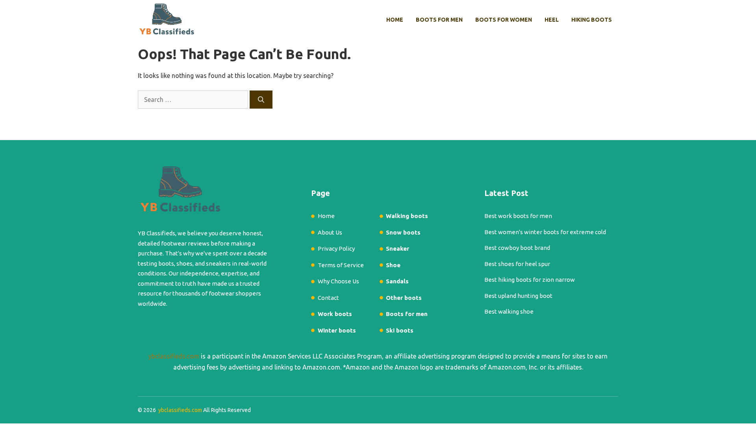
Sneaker (397, 248)
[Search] (261, 100)
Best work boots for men (518, 216)
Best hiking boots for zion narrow (529, 279)
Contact (328, 297)
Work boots (335, 313)
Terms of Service (341, 265)
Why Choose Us (338, 281)
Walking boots (407, 216)
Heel (552, 20)
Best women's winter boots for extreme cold (545, 232)
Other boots (404, 297)
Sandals (397, 281)
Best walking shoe (509, 311)
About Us (330, 232)
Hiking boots (591, 20)
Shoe (393, 265)
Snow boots (403, 232)
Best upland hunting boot (518, 295)
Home (394, 20)
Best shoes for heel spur (517, 264)
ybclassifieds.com (173, 356)
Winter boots (337, 330)
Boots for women (503, 20)
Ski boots (399, 330)
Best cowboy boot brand (517, 247)
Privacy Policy (336, 248)
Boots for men (439, 20)
